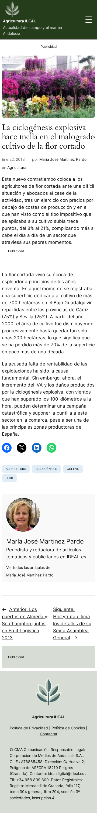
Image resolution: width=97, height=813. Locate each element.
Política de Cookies (68, 728)
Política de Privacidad (29, 728)
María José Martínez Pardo (62, 159)
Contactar (48, 734)
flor (9, 478)
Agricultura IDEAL (19, 21)
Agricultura (16, 167)
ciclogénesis (46, 469)
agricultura (16, 469)
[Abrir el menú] (88, 19)
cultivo (73, 469)
